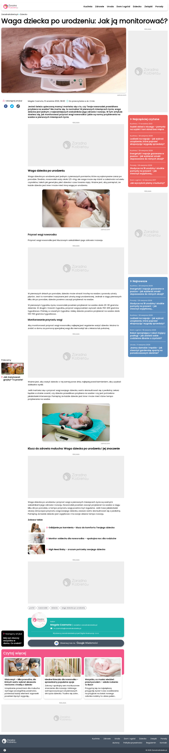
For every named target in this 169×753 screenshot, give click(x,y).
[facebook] (6, 106)
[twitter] (12, 106)
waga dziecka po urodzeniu (73, 608)
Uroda (110, 6)
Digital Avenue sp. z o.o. (89, 633)
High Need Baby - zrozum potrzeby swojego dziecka (77, 549)
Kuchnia (88, 6)
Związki (148, 6)
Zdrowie (99, 6)
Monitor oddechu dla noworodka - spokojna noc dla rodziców (82, 538)
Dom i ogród (123, 6)
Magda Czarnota (60, 624)
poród (31, 608)
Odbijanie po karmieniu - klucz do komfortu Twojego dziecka (81, 527)
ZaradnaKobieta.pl (9, 14)
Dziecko (137, 6)
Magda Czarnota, (36, 101)
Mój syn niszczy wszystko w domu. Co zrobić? (12, 641)
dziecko (54, 608)
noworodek (43, 608)
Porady (159, 6)
